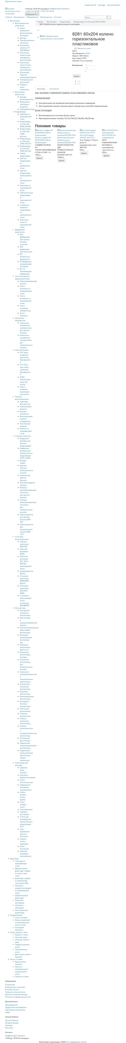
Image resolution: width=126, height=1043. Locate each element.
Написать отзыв (84, 48)
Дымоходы (14, 858)
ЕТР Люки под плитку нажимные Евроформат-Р (25, 369)
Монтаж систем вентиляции (16, 994)
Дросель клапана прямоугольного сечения (26, 469)
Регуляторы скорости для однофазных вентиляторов (25, 56)
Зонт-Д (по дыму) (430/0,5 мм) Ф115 (87, 136)
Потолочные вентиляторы (25, 739)
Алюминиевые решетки (26, 407)
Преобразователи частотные (27, 41)
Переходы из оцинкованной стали (25, 187)
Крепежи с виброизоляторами (27, 776)
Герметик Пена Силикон (23, 770)
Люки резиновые (21, 350)
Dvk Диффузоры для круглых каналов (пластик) (25, 239)
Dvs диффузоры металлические (26, 249)
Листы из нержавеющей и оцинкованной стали (21, 970)
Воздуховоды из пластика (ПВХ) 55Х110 (25, 141)
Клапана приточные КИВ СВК (24, 544)
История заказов (11, 1023)
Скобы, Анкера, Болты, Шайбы (23, 796)
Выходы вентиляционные (27, 98)
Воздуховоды (20, 111)
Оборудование (32, 17)
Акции (7, 1012)
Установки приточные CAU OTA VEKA (24, 589)
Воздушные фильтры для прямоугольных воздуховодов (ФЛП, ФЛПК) (26, 453)
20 (75, 48)
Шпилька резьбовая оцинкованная (25, 853)
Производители (11, 1005)
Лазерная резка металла (15, 992)
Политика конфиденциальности (18, 997)
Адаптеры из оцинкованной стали (25, 116)
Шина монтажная (24, 847)
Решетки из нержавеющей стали (26, 431)
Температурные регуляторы (26, 80)
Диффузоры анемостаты (20, 230)
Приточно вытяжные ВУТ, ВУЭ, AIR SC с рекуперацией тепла (25, 562)
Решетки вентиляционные (22, 397)
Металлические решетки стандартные (26, 418)
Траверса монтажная (24, 813)
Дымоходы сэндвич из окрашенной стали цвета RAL (23, 880)
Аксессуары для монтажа (21, 763)
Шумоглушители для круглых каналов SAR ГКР (26, 518)
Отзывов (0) (54, 88)
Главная (8, 17)
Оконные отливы (22, 976)
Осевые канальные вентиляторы (25, 721)
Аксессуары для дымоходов (21, 911)
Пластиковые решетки (25, 424)
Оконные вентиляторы (25, 714)
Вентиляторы (20, 608)
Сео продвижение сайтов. (76, 1042)
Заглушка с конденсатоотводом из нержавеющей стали (23, 889)
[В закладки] (78, 81)
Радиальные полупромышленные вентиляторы (28, 745)
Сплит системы (21, 917)
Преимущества (46, 17)
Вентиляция (15, 20)
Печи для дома (21, 937)
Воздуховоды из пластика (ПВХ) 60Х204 (25, 124)
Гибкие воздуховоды (25, 154)
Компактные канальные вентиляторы (25, 686)
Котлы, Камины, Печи (18, 932)
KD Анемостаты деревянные (25, 256)
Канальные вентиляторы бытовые (25, 654)
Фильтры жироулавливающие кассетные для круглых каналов (28, 492)
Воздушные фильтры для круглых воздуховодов (25, 442)
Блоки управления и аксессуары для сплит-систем (22, 922)
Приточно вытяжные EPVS (24, 551)
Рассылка (9, 1027)
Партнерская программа (15, 1009)
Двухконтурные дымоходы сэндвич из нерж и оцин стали (22, 872)
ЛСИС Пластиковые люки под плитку (25, 381)
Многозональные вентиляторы (27, 697)
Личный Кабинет (11, 1020)
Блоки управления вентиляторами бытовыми (26, 32)
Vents (88, 53)
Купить (76, 76)
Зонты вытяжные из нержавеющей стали (26, 290)
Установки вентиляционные (22, 537)
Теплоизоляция (26, 809)
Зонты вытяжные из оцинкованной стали (25, 299)
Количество (77, 65)
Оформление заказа (13, 1)
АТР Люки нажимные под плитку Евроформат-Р (25, 357)
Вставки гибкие (23, 461)
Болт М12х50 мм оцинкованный (109, 136)
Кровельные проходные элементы (25, 104)
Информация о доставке (15, 987)
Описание (41, 88)
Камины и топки (21, 934)
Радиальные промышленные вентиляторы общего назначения (26, 755)
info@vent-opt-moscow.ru (59, 8)
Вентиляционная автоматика (22, 24)
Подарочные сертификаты (16, 1007)
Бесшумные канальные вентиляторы (25, 612)
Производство (19, 17)
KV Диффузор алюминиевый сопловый (26, 264)
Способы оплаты (12, 989)
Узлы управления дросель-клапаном (25, 833)
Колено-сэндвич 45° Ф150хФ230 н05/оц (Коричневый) (43, 140)
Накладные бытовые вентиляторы (25, 703)
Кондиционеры (16, 915)
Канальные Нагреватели (20, 319)
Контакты (57, 17)
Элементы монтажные (19, 901)
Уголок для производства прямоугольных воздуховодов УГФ (26, 821)
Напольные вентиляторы (25, 709)
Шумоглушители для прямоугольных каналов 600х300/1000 (66, 140)
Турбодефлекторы (27, 109)
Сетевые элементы (23, 436)
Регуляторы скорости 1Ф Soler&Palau (25, 47)
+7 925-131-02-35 (32, 11)
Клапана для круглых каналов (25, 477)
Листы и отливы (16, 959)
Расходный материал (19, 928)
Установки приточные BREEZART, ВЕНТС (24, 580)
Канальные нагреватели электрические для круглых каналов (26, 328)
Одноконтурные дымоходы (21, 896)
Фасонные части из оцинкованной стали (25, 223)
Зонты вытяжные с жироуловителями (22, 277)
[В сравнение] (78, 84)
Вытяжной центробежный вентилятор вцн (26, 638)
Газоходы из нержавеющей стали (21, 863)
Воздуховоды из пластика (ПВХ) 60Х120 (25, 148)
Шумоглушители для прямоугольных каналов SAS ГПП (26, 529)
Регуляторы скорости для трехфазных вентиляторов (25, 66)
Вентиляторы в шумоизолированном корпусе (28, 621)
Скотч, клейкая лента (23, 804)
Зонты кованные (24, 314)
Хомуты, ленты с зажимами (24, 841)
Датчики (23, 38)
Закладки (101, 5)
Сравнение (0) (90, 5)
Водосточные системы (20, 962)
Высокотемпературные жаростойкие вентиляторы (29, 630)
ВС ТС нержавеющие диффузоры (26, 271)
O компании (10, 984)
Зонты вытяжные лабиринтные (25, 308)
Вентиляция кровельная (20, 93)
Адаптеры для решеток (25, 402)
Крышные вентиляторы (25, 692)
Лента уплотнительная (26, 781)
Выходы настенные (24, 412)
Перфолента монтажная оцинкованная (25, 787)
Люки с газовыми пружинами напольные (24, 390)
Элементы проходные (19, 906)
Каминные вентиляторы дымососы (25, 647)
